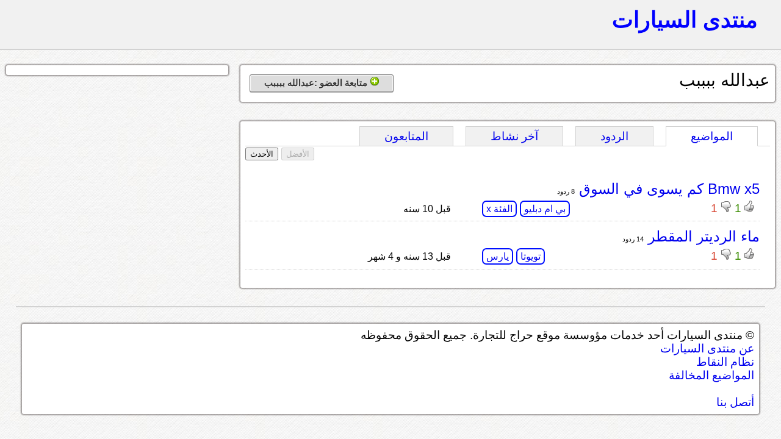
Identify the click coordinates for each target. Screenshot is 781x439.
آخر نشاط (514, 136)
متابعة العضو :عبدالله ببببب (317, 82)
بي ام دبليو (545, 209)
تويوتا (530, 256)
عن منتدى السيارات (707, 348)
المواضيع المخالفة (711, 375)
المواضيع (712, 136)
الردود (614, 136)
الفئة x (499, 209)
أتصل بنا (735, 402)
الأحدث (261, 154)
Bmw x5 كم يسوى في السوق (667, 188)
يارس (497, 256)
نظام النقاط (725, 361)
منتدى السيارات (685, 19)
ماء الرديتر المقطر (702, 236)
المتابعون (406, 136)
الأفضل (297, 154)
